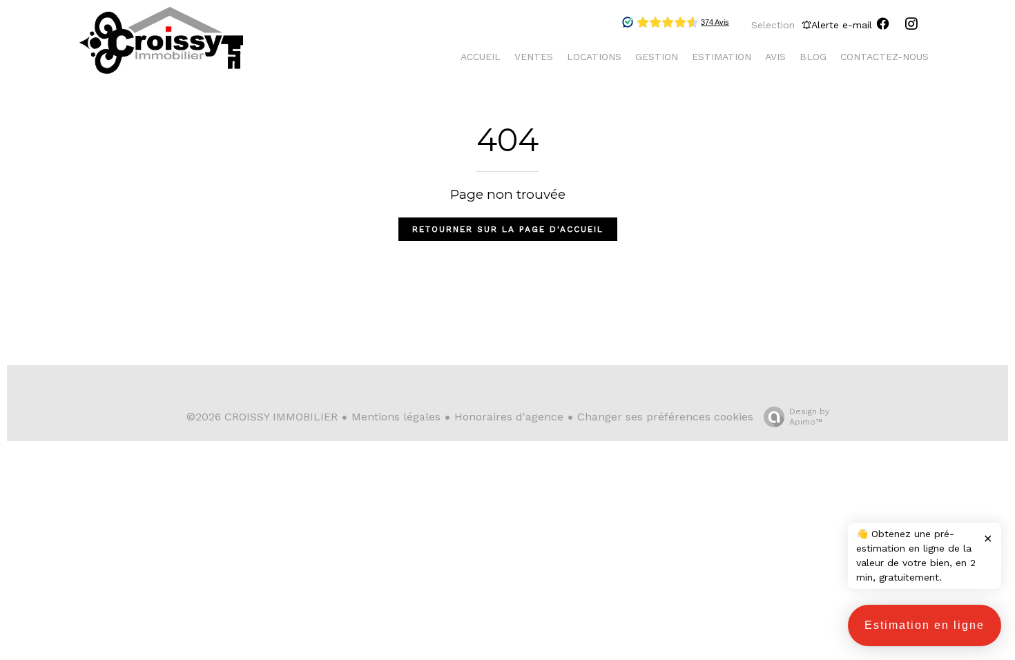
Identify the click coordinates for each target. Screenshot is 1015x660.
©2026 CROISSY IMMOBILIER (262, 416)
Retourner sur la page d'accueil (507, 229)
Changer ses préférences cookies (665, 416)
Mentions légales (396, 416)
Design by (809, 417)
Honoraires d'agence (508, 416)
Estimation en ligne (924, 625)
